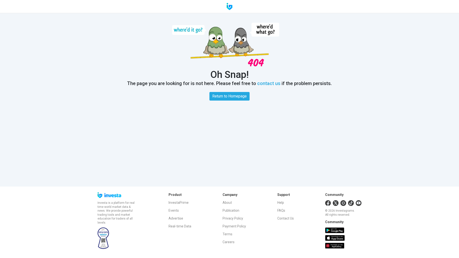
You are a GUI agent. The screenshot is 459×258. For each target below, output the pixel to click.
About (227, 202)
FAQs (281, 210)
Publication (231, 210)
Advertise (176, 218)
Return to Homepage (229, 96)
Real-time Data (180, 226)
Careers (229, 242)
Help (280, 202)
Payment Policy (234, 226)
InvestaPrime (179, 202)
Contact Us (285, 218)
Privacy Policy (233, 218)
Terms (227, 234)
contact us (268, 83)
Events (174, 210)
